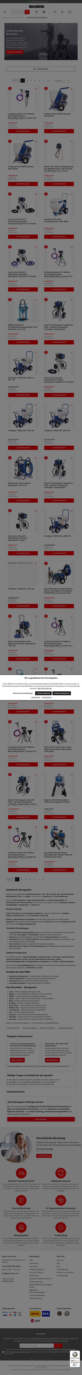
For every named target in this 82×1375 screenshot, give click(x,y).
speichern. (33, 688)
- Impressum (35, 697)
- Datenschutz (46, 697)
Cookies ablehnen (43, 693)
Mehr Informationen (45, 688)
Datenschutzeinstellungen (23, 693)
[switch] (75, 1365)
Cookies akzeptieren (62, 693)
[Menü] (78, 1352)
